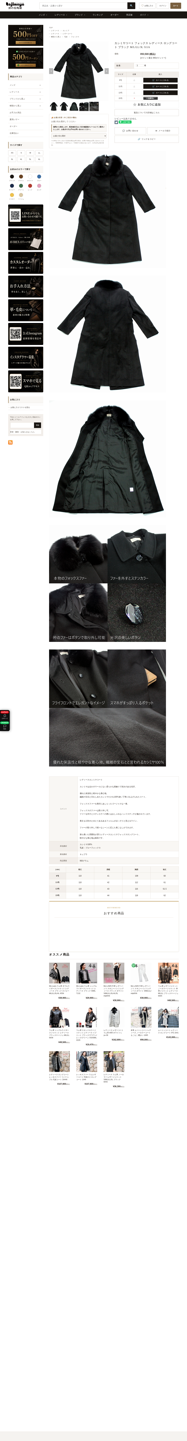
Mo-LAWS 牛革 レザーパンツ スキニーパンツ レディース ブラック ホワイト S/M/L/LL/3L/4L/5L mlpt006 (114, 991)
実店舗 (129, 15)
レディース (60, 15)
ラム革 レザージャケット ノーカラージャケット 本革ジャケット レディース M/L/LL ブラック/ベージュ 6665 (168, 991)
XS (12, 153)
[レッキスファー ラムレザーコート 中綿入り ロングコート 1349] (86, 1061)
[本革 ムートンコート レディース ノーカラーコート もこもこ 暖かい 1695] (141, 1017)
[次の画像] (107, 71)
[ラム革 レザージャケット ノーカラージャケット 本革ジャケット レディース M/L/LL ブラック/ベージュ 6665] (168, 973)
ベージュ (21, 199)
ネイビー (12, 190)
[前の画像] (51, 71)
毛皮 (66, 37)
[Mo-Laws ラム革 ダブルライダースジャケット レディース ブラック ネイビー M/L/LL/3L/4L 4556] (59, 973)
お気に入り (148, 6)
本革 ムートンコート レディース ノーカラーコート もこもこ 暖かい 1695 (141, 1032)
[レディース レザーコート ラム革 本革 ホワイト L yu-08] (114, 1017)
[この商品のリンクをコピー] (147, 139)
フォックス (75, 37)
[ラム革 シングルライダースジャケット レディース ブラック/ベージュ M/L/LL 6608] (59, 1017)
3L (12, 159)
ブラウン (21, 180)
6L (39, 159)
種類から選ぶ (56, 37)
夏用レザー (14, 119)
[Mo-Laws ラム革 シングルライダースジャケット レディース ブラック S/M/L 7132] (86, 973)
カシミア (66, 30)
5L (30, 159)
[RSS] (10, 442)
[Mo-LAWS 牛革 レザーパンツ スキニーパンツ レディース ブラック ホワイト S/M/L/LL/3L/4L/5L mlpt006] (114, 973)
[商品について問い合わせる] (130, 130)
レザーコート (68, 34)
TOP (51, 28)
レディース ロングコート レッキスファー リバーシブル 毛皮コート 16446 (59, 1077)
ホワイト (30, 180)
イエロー (12, 199)
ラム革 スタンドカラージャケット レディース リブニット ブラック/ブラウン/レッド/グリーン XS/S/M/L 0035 (86, 1035)
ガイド (143, 15)
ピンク (39, 190)
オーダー (114, 15)
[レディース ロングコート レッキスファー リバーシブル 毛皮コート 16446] (59, 1061)
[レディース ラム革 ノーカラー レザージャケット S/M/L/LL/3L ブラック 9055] (114, 1061)
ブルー (39, 180)
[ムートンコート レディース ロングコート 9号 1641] (168, 1017)
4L (21, 159)
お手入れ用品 (15, 112)
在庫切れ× (14, 133)
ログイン (162, 6)
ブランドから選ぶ (17, 99)
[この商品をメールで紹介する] (163, 130)
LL (39, 153)
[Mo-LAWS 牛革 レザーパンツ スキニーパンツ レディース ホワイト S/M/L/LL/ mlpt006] (141, 973)
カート (175, 6)
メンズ (42, 15)
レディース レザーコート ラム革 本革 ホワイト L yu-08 (113, 1032)
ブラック (12, 180)
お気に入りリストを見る (20, 407)
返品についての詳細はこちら (147, 112)
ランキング (98, 15)
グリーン (21, 190)
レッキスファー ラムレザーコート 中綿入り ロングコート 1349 (86, 1077)
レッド (30, 190)
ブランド (79, 15)
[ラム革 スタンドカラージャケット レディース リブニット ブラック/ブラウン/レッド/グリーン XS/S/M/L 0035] (86, 1017)
